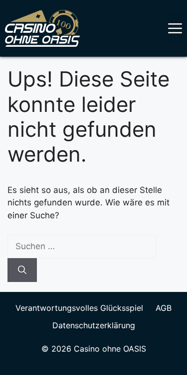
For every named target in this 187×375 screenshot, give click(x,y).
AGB (164, 308)
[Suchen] (22, 270)
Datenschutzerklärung (93, 325)
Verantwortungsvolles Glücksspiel (79, 308)
